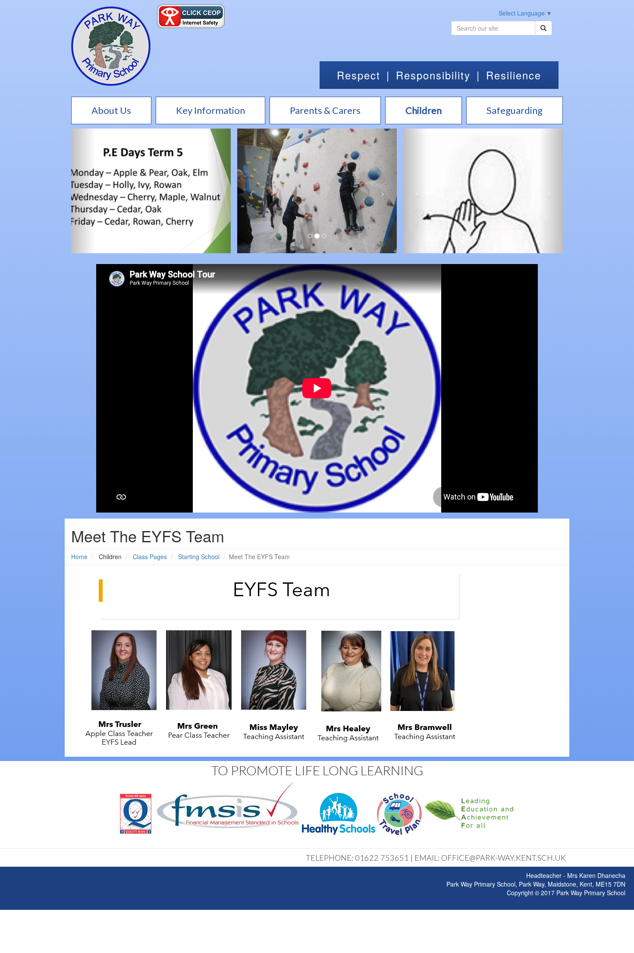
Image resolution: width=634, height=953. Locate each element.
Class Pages (150, 556)
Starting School (199, 556)
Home (79, 556)
